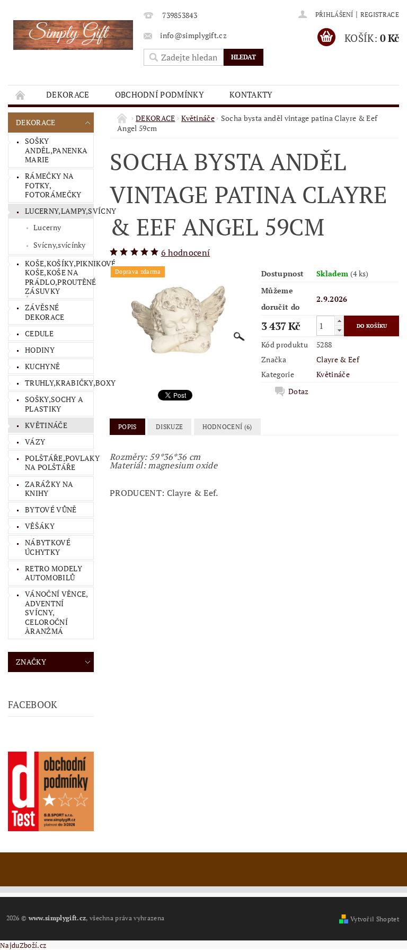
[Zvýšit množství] (339, 321)
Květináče (46, 425)
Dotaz (298, 391)
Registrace (379, 15)
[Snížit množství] (339, 330)
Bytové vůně (51, 509)
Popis (127, 427)
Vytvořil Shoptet (374, 918)
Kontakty (251, 94)
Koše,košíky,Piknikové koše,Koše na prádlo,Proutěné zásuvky (59, 277)
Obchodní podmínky (159, 94)
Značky (31, 662)
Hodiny (40, 350)
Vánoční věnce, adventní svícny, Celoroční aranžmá (56, 612)
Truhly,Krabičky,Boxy (59, 383)
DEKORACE (68, 94)
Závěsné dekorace (45, 312)
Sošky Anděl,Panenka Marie (56, 150)
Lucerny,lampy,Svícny (59, 211)
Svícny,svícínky (59, 245)
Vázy (35, 442)
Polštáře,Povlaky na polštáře (59, 463)
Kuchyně (42, 366)
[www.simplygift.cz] (73, 35)
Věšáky (40, 526)
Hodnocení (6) (227, 427)
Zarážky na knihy (49, 489)
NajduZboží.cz (23, 945)
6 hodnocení (185, 252)
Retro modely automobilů (53, 573)
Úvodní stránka (20, 94)
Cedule (39, 333)
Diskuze (169, 427)
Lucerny (47, 227)
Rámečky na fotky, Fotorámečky (53, 185)
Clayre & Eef (337, 359)
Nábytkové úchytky (47, 547)
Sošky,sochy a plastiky (54, 404)
